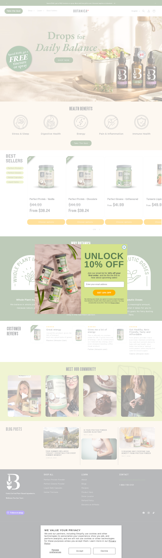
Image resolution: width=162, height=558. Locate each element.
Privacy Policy (115, 303)
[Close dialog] (124, 247)
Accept (79, 551)
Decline (104, 551)
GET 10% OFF (104, 292)
